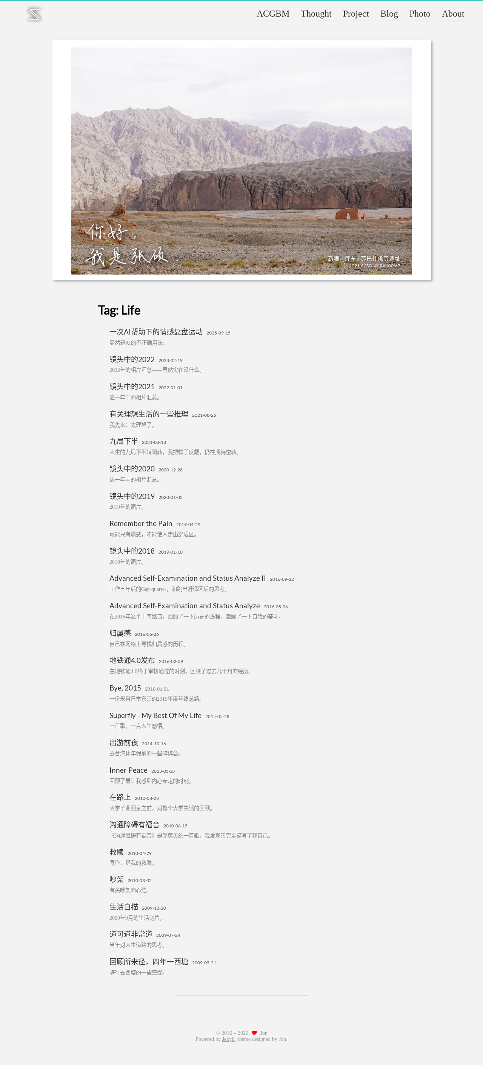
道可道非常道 (130, 934)
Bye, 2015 (125, 687)
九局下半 (123, 441)
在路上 (120, 797)
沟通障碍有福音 (134, 824)
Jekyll (228, 1039)
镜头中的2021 (132, 386)
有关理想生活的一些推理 (148, 414)
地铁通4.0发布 (132, 660)
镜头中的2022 (132, 359)
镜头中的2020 (132, 468)
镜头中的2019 (132, 496)
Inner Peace (128, 770)
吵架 (116, 879)
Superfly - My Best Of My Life (155, 715)
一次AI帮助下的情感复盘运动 (156, 331)
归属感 (120, 633)
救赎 (116, 852)
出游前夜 (123, 742)
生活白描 (123, 906)
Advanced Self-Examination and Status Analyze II (187, 578)
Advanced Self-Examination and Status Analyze (184, 605)
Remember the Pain (140, 523)
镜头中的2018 (132, 550)
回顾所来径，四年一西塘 (148, 961)
